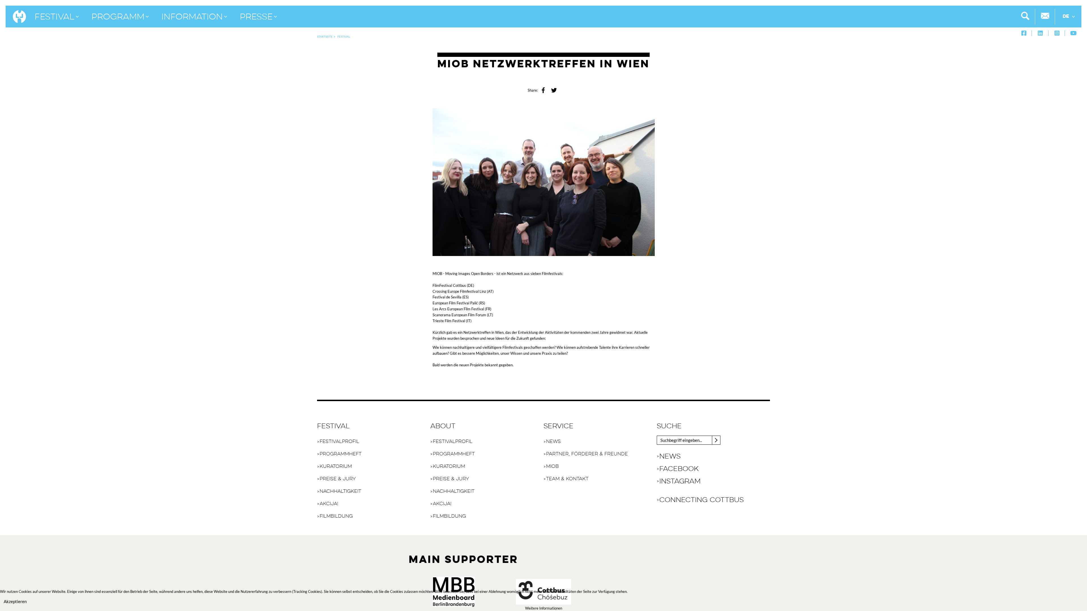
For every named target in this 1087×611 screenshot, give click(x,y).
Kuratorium (336, 466)
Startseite (325, 36)
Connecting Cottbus (701, 500)
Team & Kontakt (567, 479)
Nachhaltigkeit (340, 491)
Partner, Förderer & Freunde (587, 454)
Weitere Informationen (543, 608)
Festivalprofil (339, 442)
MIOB (552, 466)
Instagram (680, 481)
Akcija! (329, 504)
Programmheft (340, 454)
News (553, 442)
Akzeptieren (15, 601)
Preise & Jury (338, 479)
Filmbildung (336, 516)
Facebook (679, 469)
